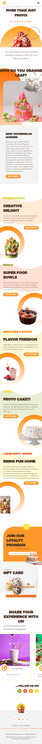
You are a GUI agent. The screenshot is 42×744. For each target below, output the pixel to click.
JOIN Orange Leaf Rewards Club (22, 554)
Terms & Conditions (9, 728)
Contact (15, 725)
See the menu (13, 176)
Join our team (25, 725)
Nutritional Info (23, 728)
